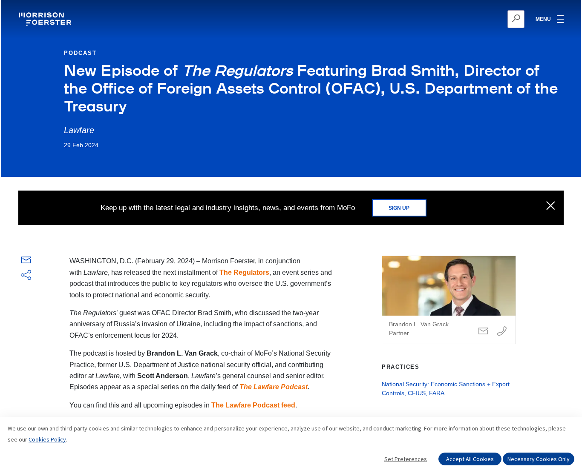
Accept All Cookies (470, 459)
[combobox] (474, 19)
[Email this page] (26, 261)
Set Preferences (405, 459)
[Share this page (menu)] (26, 276)
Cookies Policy (47, 439)
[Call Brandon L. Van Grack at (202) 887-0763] (502, 331)
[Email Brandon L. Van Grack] (483, 331)
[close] (550, 206)
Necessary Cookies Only (538, 459)
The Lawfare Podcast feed (253, 405)
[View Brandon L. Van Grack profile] (449, 300)
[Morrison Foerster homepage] (46, 19)
